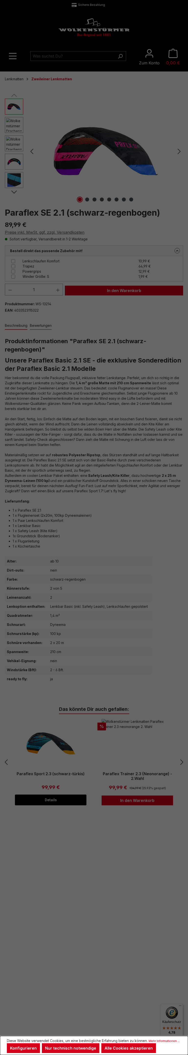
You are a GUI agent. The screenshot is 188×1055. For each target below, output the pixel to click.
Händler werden (132, 981)
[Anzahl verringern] (10, 289)
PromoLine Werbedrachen (140, 987)
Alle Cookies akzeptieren (129, 1048)
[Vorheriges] (31, 151)
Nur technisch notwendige (70, 1048)
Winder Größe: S (36, 276)
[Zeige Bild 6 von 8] (116, 199)
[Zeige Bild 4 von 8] (102, 199)
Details (51, 800)
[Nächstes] (179, 151)
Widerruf (32, 968)
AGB (29, 981)
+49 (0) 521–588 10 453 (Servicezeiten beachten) (90, 5)
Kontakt (78, 916)
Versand (141, 935)
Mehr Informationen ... (164, 1041)
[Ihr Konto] (149, 57)
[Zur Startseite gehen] (94, 27)
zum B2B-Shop (131, 974)
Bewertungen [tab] (41, 325)
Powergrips (32, 271)
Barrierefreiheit (37, 1000)
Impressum (34, 975)
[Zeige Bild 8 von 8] (131, 199)
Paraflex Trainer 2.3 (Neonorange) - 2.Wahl (137, 776)
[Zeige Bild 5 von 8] (109, 199)
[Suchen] (120, 56)
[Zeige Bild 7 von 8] (124, 199)
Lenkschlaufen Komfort (41, 261)
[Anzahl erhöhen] (58, 289)
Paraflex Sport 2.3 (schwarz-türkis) (51, 774)
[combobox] (72, 56)
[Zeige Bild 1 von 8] (80, 199)
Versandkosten (89, 1023)
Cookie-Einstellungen (42, 994)
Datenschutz (35, 987)
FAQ (76, 922)
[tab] (16, 326)
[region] (94, 151)
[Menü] (13, 57)
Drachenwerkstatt (149, 922)
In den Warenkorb (124, 290)
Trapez (28, 266)
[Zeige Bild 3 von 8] (94, 199)
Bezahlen (142, 929)
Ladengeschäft (147, 916)
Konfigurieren (23, 1048)
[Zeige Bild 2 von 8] (87, 199)
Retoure (78, 929)
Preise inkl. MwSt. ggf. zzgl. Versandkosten (44, 232)
